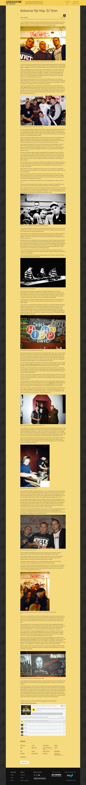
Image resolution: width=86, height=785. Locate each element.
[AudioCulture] (13, 3)
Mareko (27, 67)
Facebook (64, 15)
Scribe (60, 65)
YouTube (39, 775)
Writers (22, 777)
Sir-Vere (50, 25)
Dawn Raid (22, 639)
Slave (30, 225)
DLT (60, 310)
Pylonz (33, 751)
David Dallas (46, 745)
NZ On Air (70, 776)
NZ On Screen (56, 775)
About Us (22, 772)
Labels (12, 777)
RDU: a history (46, 751)
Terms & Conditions (24, 780)
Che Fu (55, 310)
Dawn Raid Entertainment (57, 754)
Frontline (51, 637)
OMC (59, 72)
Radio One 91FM (27, 87)
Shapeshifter (52, 382)
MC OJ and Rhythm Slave (47, 748)
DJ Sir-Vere (44, 701)
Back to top (24, 762)
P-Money (31, 513)
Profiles (12, 775)
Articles (12, 780)
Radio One (34, 747)
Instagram (37, 775)
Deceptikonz (33, 639)
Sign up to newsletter (40, 778)
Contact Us (22, 775)
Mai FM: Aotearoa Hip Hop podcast (28, 703)
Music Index (13, 772)
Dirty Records (39, 631)
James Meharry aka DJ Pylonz (33, 364)
